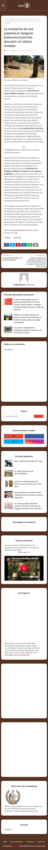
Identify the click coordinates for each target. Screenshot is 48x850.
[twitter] (13, 441)
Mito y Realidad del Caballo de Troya (28, 461)
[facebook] (34, 436)
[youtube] (13, 436)
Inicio (6, 19)
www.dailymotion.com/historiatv (17, 655)
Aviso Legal (30, 842)
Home (5, 842)
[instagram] (34, 441)
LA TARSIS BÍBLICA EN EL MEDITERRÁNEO (24, 472)
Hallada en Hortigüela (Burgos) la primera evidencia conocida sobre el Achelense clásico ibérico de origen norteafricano (27, 318)
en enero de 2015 (15, 176)
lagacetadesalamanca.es (21, 230)
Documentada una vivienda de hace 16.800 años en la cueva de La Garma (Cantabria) (28, 494)
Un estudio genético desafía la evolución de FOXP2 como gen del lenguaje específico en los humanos (27, 506)
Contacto (41, 842)
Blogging (15, 846)
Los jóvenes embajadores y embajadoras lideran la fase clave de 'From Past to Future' (28, 330)
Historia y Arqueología (36, 846)
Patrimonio (17, 238)
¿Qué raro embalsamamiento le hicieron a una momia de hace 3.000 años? (27, 484)
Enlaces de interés (16, 842)
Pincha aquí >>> (24, 552)
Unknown (8, 50)
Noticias (11, 19)
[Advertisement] (24, 691)
